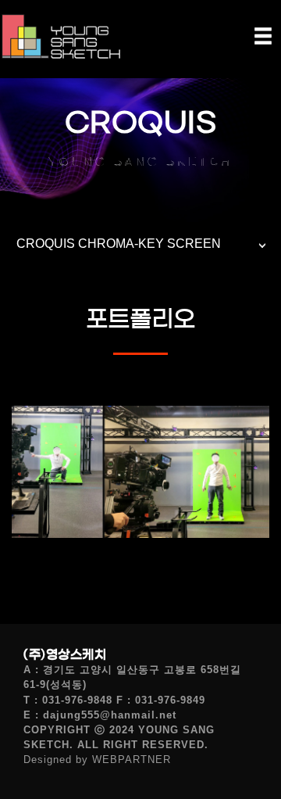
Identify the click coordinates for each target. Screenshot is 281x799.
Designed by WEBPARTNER (97, 759)
